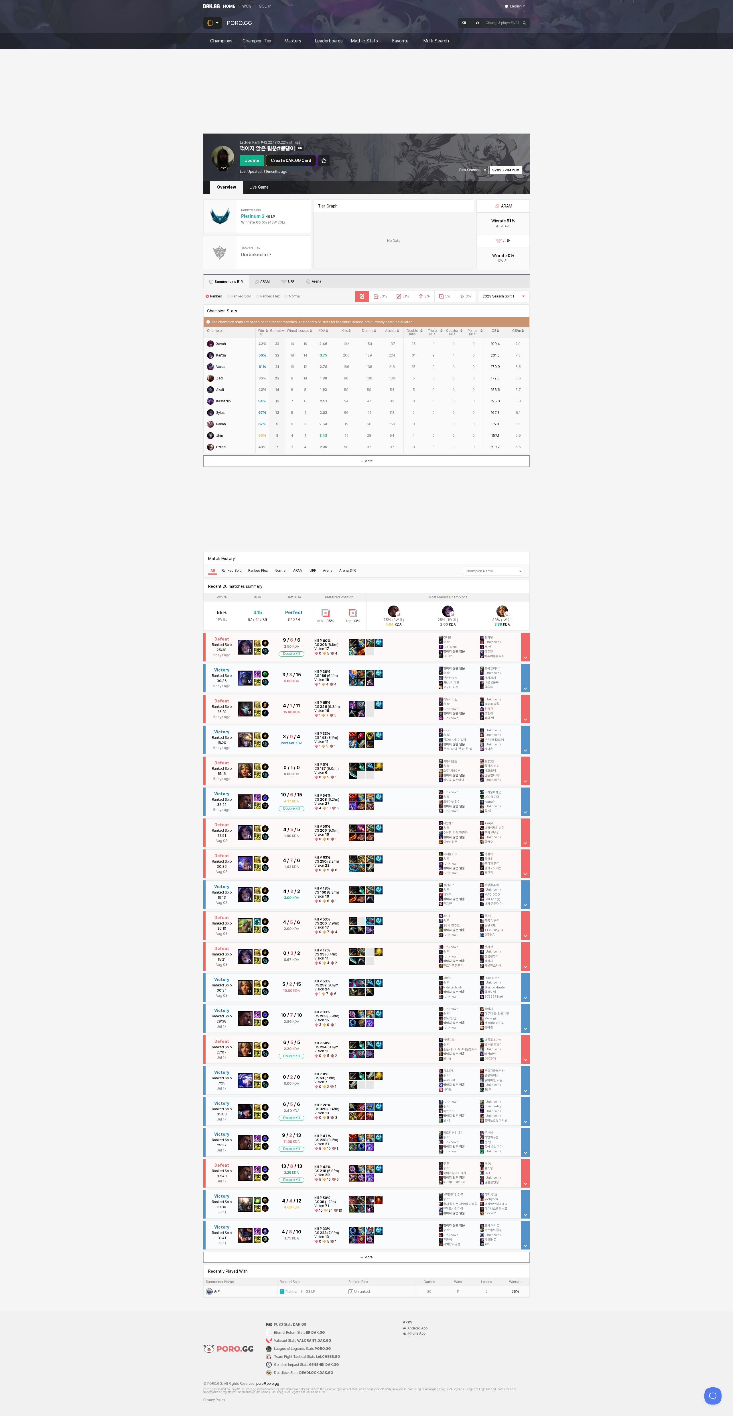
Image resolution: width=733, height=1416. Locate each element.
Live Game (259, 187)
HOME (229, 6)
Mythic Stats (364, 41)
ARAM (298, 571)
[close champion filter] (520, 571)
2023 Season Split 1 (498, 296)
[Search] (524, 23)
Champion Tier (257, 41)
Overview (226, 187)
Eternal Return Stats (299, 1332)
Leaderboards (329, 41)
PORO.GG (239, 23)
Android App (417, 1328)
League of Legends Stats (302, 1348)
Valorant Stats (302, 1340)
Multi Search (436, 41)
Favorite (400, 41)
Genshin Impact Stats (306, 1364)
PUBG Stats (290, 1324)
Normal (280, 571)
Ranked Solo (231, 571)
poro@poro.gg (267, 1384)
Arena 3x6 (347, 571)
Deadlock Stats (303, 1372)
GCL (263, 6)
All (212, 571)
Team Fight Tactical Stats (307, 1356)
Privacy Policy (214, 1400)
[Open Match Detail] (525, 647)
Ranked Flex (258, 571)
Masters (292, 41)
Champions (221, 41)
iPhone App (416, 1333)
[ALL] (362, 296)
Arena (327, 571)
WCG (247, 6)
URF (313, 571)
